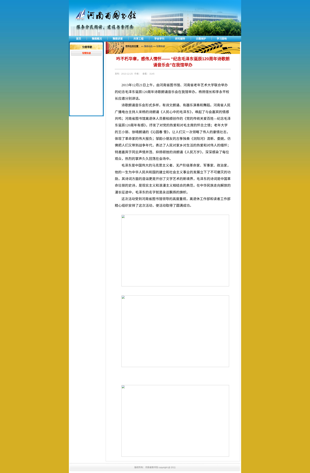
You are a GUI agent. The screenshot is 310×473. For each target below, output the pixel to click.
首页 (78, 38)
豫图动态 (148, 46)
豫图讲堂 (118, 38)
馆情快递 (86, 53)
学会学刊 (159, 38)
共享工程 (138, 38)
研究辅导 (180, 38)
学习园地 (222, 38)
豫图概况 (97, 38)
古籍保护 (201, 38)
